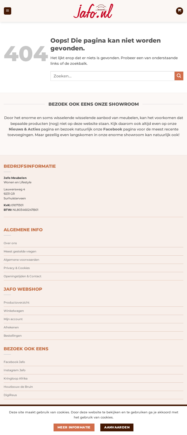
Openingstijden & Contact (22, 276)
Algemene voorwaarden (21, 259)
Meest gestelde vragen (20, 251)
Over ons (10, 243)
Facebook (112, 129)
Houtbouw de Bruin (18, 387)
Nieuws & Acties (24, 129)
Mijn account (13, 319)
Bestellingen (13, 335)
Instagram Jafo (15, 370)
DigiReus (10, 395)
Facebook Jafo (14, 362)
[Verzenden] (179, 76)
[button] (7, 11)
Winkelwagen (14, 311)
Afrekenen (11, 327)
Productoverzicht (16, 302)
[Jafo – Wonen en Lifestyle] (93, 11)
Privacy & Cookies (17, 268)
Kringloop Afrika (16, 378)
